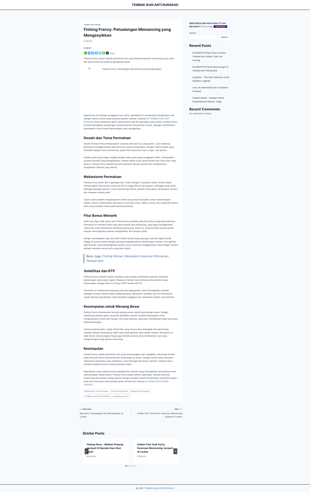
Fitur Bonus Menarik (119, 391)
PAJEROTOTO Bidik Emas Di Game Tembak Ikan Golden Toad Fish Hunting (209, 56)
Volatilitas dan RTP (121, 396)
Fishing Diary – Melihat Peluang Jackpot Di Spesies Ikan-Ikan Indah (105, 448)
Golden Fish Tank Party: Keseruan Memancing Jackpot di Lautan (159, 413)
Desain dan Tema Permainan (96, 391)
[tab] (126, 466)
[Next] (175, 451)
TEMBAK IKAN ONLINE (92, 25)
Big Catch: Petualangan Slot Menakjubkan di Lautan (101, 413)
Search (192, 33)
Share (112, 53)
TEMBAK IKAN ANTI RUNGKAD (97, 396)
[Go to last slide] (87, 451)
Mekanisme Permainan (140, 391)
